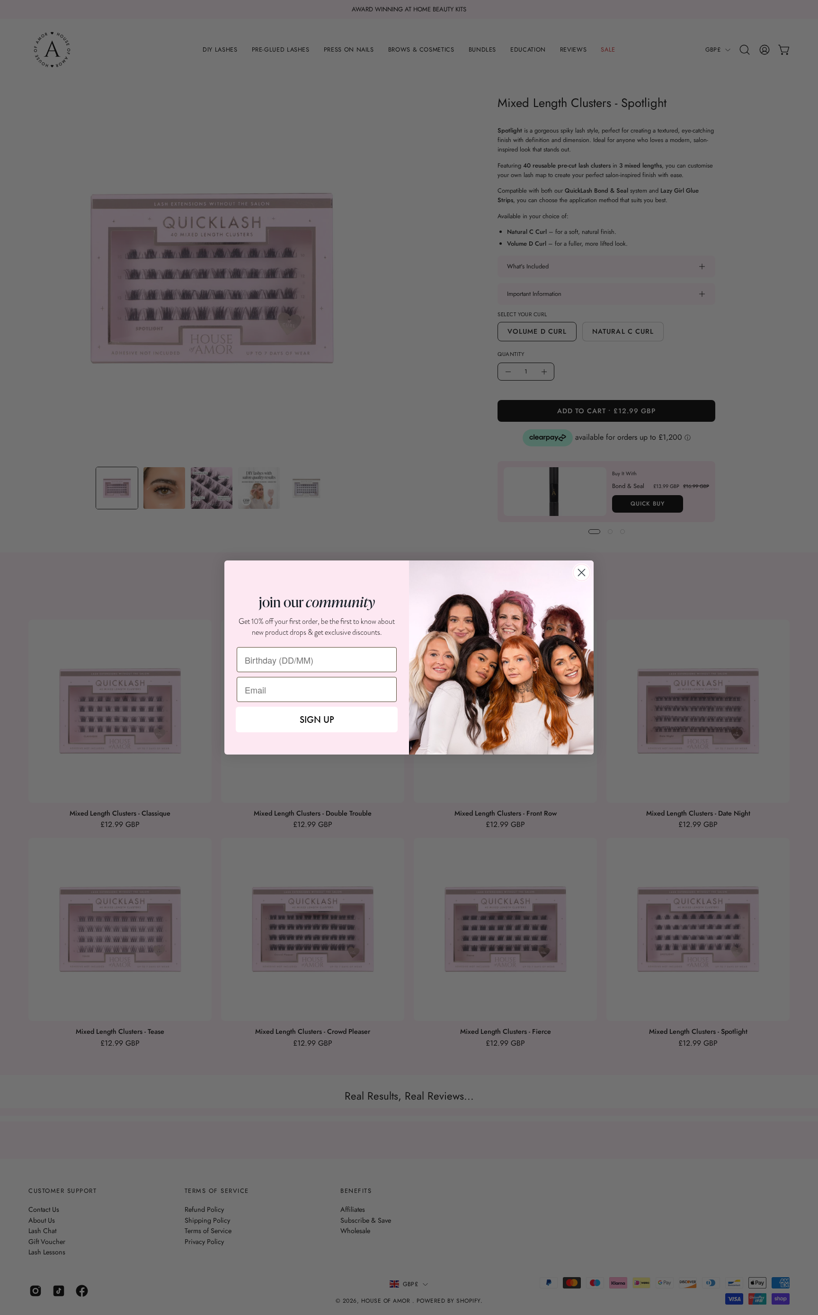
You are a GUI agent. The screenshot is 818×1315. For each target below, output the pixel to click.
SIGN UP (317, 719)
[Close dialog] (581, 572)
